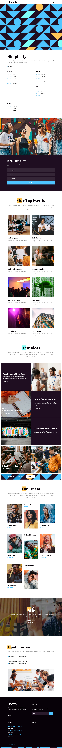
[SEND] (51, 713)
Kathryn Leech (45, 555)
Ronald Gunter (12, 525)
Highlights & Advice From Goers (15, 734)
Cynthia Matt (44, 525)
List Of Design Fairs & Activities (15, 730)
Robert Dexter (29, 565)
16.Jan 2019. (10, 728)
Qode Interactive (12, 744)
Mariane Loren (29, 505)
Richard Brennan (30, 535)
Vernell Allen (11, 555)
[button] (29, 626)
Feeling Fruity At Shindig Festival (15, 726)
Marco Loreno (12, 585)
